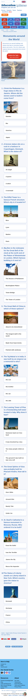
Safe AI (2, 688)
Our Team (17, 680)
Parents (3, 10)
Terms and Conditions (20, 685)
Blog (2, 682)
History (12, 30)
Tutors (14, 10)
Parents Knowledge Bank (7, 680)
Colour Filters (4, 686)
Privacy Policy (18, 686)
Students (9, 10)
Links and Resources (6, 683)
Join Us (5, 14)
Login (23, 14)
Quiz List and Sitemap (6, 685)
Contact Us (3, 664)
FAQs (2, 665)
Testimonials (18, 682)
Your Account (4, 667)
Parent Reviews (18, 683)
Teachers (19, 10)
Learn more (22, 695)
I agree (10, 695)
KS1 (7, 30)
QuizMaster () (7, 12)
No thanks (15, 695)
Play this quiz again (17, 646)
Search (14, 1)
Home (2, 30)
